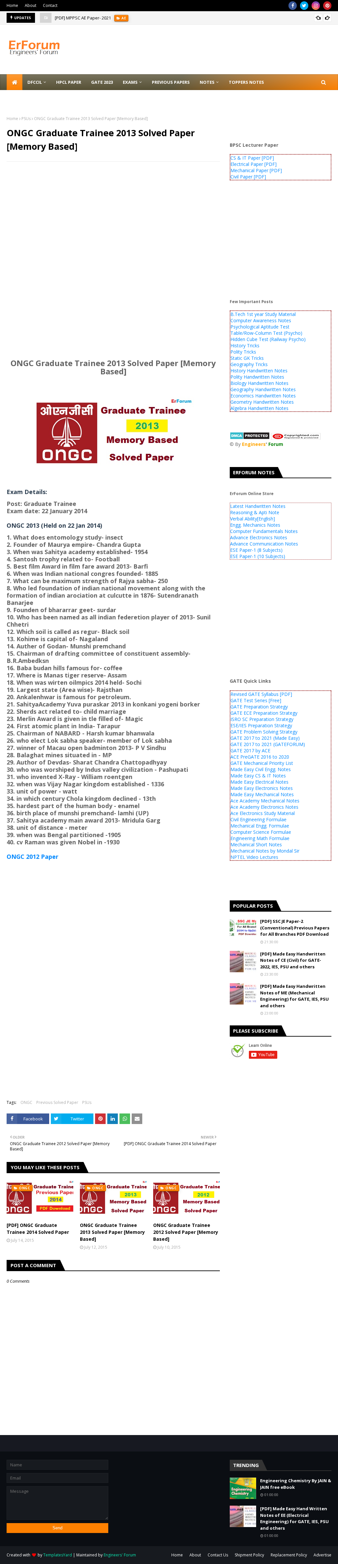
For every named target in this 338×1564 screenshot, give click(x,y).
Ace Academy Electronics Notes (264, 807)
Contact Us (218, 1555)
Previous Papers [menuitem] (171, 82)
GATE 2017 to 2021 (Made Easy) (265, 738)
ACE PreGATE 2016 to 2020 (259, 757)
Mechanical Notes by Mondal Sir (264, 851)
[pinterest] (327, 5)
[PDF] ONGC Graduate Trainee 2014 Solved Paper (38, 1228)
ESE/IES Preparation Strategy (261, 725)
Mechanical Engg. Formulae (259, 826)
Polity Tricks (243, 352)
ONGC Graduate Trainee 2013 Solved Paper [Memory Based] (112, 1232)
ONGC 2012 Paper (32, 856)
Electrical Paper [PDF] (253, 164)
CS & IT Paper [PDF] (252, 158)
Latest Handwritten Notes (258, 506)
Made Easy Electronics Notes (261, 788)
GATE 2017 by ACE (250, 750)
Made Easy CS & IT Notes (258, 775)
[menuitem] (14, 82)
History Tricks (244, 345)
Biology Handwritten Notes (259, 383)
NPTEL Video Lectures (254, 857)
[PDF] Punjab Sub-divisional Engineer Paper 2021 (103, 18)
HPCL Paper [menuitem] (68, 82)
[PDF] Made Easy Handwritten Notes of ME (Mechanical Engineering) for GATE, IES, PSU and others (294, 996)
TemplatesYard (57, 1555)
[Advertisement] (113, 214)
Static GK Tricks (247, 358)
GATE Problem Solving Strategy (263, 732)
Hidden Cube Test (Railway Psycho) (268, 339)
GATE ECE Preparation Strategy (263, 713)
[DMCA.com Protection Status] (250, 438)
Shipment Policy (249, 1555)
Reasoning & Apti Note (254, 512)
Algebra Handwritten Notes (259, 408)
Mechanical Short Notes (256, 844)
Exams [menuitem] (130, 82)
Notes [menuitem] (207, 82)
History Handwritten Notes (258, 370)
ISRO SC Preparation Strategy (261, 719)
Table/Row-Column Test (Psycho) (266, 333)
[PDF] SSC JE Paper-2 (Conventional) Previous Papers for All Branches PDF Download (294, 927)
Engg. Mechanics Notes (255, 525)
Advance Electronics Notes (258, 537)
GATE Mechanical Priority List (261, 763)
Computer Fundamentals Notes (264, 531)
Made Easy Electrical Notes (259, 782)
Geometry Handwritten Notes (262, 402)
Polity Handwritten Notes (257, 377)
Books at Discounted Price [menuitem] (44, 98)
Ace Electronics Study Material (262, 813)
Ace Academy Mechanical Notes (264, 801)
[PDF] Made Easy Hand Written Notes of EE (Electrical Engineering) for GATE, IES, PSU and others (294, 1518)
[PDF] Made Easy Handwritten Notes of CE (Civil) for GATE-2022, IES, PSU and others (292, 960)
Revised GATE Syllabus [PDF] (261, 694)
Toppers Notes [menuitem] (246, 82)
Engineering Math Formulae (259, 838)
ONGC (26, 1102)
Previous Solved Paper (57, 1102)
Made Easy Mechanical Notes (262, 794)
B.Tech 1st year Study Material (263, 314)
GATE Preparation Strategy (259, 707)
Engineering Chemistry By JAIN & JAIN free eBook (295, 1484)
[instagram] (316, 5)
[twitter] (304, 5)
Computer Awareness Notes (260, 320)
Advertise (322, 1555)
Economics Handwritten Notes (263, 395)
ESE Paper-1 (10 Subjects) (257, 556)
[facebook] (292, 5)
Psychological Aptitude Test (259, 327)
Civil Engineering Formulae (258, 819)
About (30, 5)
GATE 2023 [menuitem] (102, 82)
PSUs (26, 118)
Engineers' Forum (120, 1555)
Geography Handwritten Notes (263, 389)
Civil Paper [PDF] (248, 176)
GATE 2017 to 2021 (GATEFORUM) (267, 744)
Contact (50, 5)
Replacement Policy (289, 1555)
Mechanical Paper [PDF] (256, 170)
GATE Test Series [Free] (255, 700)
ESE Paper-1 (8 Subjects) (256, 550)
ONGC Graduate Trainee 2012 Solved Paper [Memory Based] (185, 1232)
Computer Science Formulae (260, 832)
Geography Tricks (249, 364)
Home (12, 5)
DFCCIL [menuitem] (34, 82)
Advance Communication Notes (264, 544)
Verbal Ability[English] (252, 519)
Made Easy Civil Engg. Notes (260, 769)
